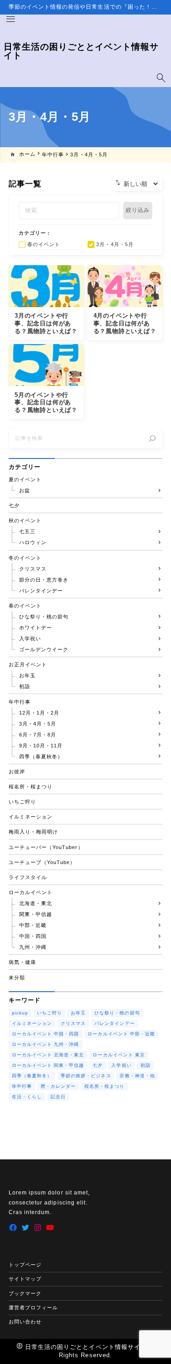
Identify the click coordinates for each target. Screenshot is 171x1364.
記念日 (58, 1096)
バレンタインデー (114, 1023)
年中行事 (22, 1086)
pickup (20, 1012)
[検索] (152, 438)
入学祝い (121, 1065)
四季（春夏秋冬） (32, 1075)
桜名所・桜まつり (104, 1086)
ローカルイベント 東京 (119, 1054)
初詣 (145, 1065)
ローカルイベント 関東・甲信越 (48, 1065)
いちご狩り (49, 1012)
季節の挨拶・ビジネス (86, 1075)
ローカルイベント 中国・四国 (45, 1033)
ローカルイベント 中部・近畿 (121, 1033)
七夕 (98, 1065)
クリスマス (73, 1023)
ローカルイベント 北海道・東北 (48, 1054)
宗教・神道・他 (137, 1075)
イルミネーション (32, 1023)
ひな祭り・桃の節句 (117, 1012)
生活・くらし (27, 1096)
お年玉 (78, 1012)
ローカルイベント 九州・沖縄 (45, 1044)
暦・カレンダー (58, 1086)
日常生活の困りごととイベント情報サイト (81, 51)
